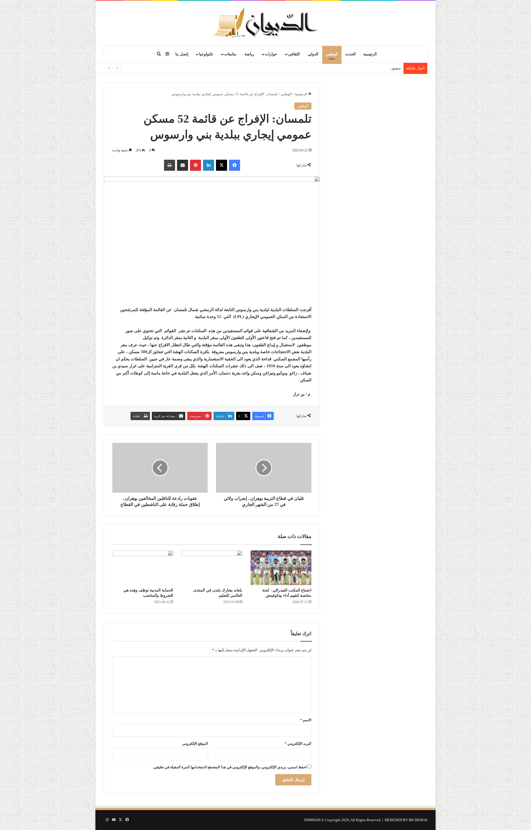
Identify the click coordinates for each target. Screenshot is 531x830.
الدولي (313, 54)
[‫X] (221, 165)
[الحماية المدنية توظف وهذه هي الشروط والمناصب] (142, 567)
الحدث (350, 54)
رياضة (249, 54)
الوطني (332, 54)
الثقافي (294, 54)
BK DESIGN (418, 820)
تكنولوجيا (206, 54)
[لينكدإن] (208, 165)
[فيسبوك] (234, 165)
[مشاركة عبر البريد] (182, 165)
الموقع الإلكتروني (195, 743)
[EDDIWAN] (265, 23)
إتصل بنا (181, 54)
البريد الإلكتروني (298, 743)
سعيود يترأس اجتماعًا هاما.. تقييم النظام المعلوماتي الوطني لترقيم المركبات (339, 68)
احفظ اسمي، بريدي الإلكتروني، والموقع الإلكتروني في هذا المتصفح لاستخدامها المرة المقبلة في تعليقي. (230, 767)
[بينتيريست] (195, 165)
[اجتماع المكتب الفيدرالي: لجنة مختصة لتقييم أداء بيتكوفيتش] (281, 567)
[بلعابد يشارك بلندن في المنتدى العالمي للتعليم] (211, 567)
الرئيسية (370, 54)
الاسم (305, 720)
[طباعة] (169, 165)
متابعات (230, 54)
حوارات (271, 54)
